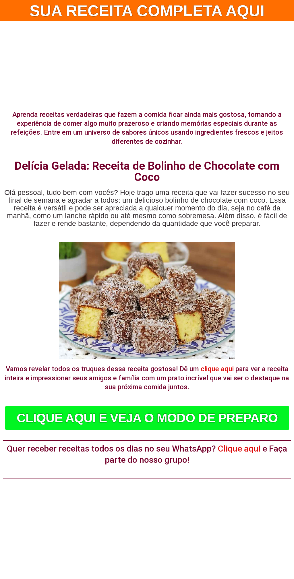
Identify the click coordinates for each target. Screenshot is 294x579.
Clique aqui (239, 449)
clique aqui (217, 369)
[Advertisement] (147, 64)
